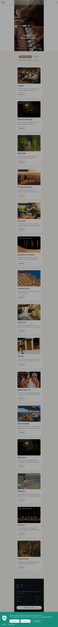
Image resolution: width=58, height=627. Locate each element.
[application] (29, 619)
